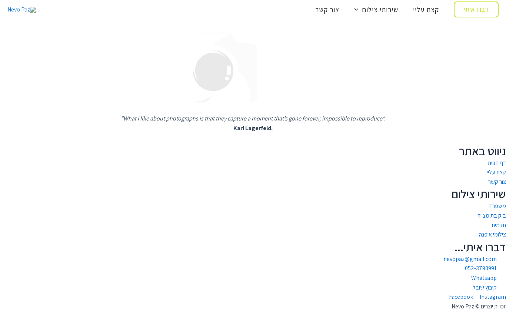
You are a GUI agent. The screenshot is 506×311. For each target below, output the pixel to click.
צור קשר (327, 9)
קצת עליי (426, 9)
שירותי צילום (380, 9)
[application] (358, 9)
